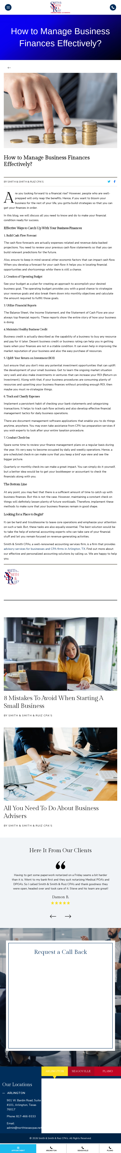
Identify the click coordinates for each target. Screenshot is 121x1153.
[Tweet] (110, 181)
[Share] (115, 181)
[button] (8, 7)
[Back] (10, 68)
